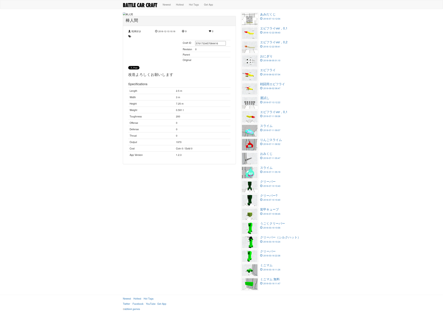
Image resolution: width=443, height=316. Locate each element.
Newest (167, 4)
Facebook (138, 303)
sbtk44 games (132, 309)
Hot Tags (194, 4)
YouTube (151, 303)
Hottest (180, 4)
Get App (208, 4)
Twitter (126, 303)
